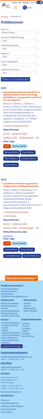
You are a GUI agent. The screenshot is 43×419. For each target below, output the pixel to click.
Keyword (5, 53)
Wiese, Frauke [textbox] (8, 32)
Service (5, 319)
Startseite (4, 16)
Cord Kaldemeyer (12, 255)
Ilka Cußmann (11, 158)
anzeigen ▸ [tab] (8, 236)
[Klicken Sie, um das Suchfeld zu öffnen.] (25, 7)
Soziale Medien (7, 412)
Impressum (5, 400)
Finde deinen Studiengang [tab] (20, 278)
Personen (27, 306)
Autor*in (5, 29)
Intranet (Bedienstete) (11, 340)
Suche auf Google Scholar (17, 125)
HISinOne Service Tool (11, 316)
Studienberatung (7, 294)
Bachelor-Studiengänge (10, 289)
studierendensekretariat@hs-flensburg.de (16, 357)
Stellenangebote (30, 308)
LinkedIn (26, 333)
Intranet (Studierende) (9, 338)
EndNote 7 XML (10, 137)
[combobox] (19, 32)
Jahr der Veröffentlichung (12, 37)
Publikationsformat (10, 45)
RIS (37, 137)
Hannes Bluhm (11, 152)
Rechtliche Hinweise (9, 409)
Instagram (27, 328)
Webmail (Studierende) (11, 333)
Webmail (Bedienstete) (11, 335)
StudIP (5, 328)
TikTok (25, 331)
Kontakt (26, 2)
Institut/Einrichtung (10, 69)
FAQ (20, 2)
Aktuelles (27, 303)
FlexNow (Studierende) (11, 323)
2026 (7, 146)
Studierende (7, 300)
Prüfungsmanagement (9, 313)
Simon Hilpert (27, 249)
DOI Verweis (10, 216)
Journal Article (19, 146)
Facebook (26, 323)
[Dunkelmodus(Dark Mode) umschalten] (39, 2)
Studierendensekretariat (10, 311)
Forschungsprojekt (9, 61)
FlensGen (6, 343)
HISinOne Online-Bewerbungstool (15, 296)
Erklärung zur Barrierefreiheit (12, 406)
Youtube (26, 326)
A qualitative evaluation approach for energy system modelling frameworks (20, 184)
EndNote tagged (26, 137)
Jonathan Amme (28, 158)
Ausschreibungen (30, 311)
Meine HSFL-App (27, 336)
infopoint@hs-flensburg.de (11, 367)
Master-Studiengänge (9, 291)
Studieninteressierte (12, 285)
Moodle (5, 330)
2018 (7, 243)
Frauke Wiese (11, 164)
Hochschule (30, 300)
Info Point (4, 308)
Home (15, 2)
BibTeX (6, 133)
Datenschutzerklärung (9, 403)
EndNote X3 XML (19, 133)
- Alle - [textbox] (5, 40)
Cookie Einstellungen (12, 346)
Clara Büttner (28, 152)
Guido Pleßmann (31, 255)
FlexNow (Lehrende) (10, 325)
